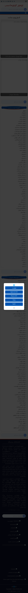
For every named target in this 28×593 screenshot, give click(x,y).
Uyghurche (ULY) (14, 292)
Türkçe (14, 300)
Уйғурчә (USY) (14, 296)
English (14, 304)
